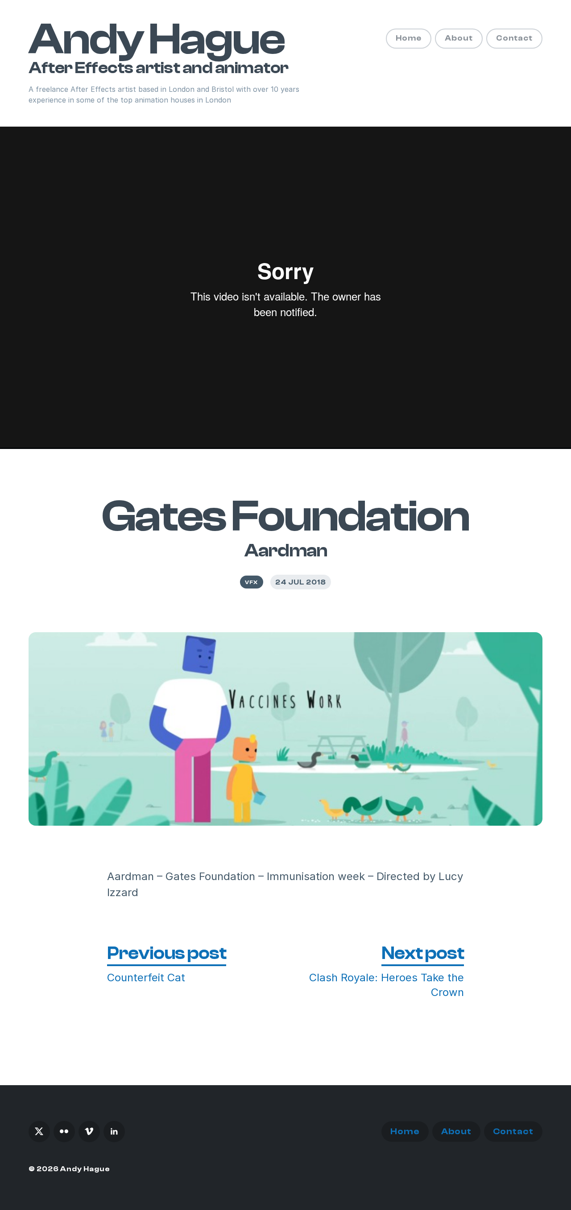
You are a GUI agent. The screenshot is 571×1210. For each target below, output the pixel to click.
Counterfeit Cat (146, 977)
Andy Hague (156, 39)
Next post (422, 953)
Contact (514, 37)
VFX (251, 582)
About (459, 37)
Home (409, 37)
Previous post (166, 953)
